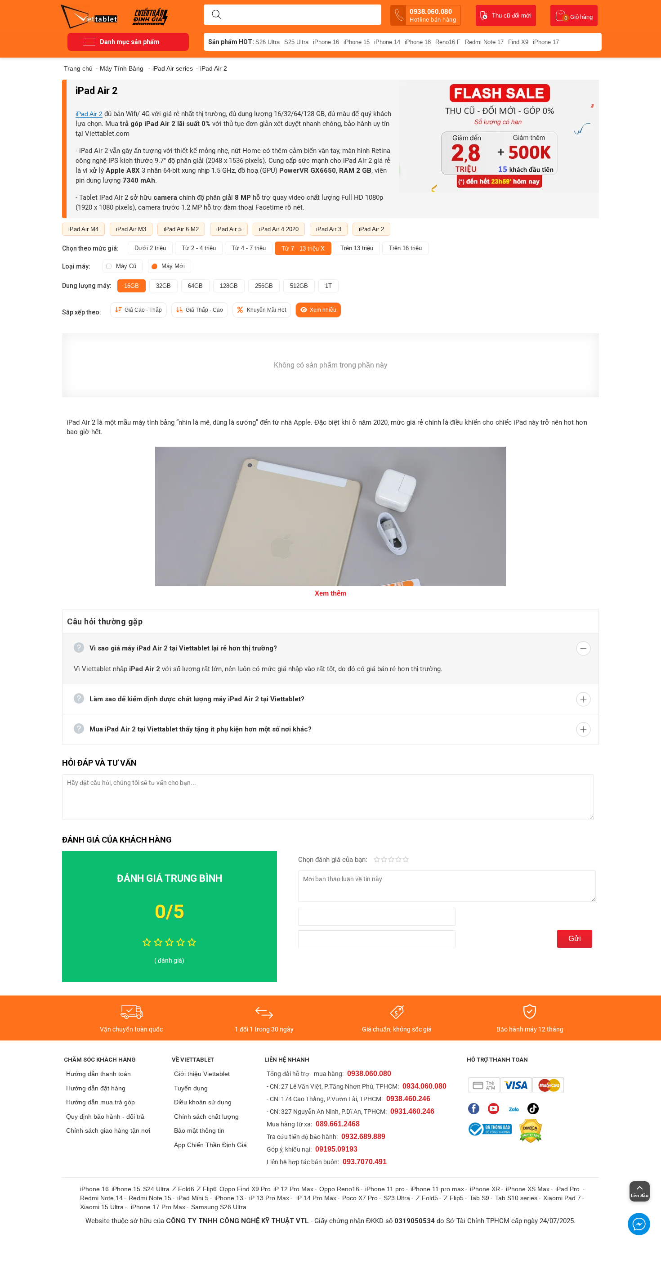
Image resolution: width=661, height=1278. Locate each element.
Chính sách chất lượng (206, 1116)
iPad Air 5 (228, 229)
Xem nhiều (323, 310)
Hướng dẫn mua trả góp (100, 1102)
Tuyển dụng (191, 1088)
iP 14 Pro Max (316, 1198)
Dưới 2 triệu (150, 248)
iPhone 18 (418, 42)
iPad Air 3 (328, 229)
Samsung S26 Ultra (218, 1207)
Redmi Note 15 (150, 1198)
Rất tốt (398, 860)
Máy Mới (173, 266)
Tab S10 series (516, 1198)
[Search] (216, 14)
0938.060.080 (433, 15)
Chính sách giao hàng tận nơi (108, 1130)
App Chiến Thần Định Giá (210, 1144)
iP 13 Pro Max (269, 1198)
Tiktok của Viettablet (535, 1109)
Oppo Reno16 (339, 1189)
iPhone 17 (546, 42)
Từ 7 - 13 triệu (303, 248)
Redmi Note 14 (101, 1198)
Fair (384, 860)
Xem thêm (330, 593)
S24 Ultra (156, 1189)
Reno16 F (447, 42)
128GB (229, 286)
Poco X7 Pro (360, 1198)
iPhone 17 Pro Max (158, 1207)
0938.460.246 (408, 1099)
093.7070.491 (365, 1162)
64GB (195, 286)
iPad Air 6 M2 (181, 229)
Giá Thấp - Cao (204, 310)
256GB (264, 286)
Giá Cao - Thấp (143, 310)
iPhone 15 (357, 42)
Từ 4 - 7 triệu (249, 248)
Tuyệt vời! (405, 860)
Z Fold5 (427, 1198)
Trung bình (391, 860)
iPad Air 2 (89, 113)
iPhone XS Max (527, 1189)
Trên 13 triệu (356, 248)
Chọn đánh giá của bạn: (333, 860)
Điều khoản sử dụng (203, 1102)
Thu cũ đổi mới (511, 15)
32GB (163, 286)
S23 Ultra (397, 1198)
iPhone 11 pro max (437, 1189)
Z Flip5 (454, 1198)
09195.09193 (336, 1149)
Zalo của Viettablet (515, 1109)
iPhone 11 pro (385, 1189)
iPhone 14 (387, 42)
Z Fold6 (183, 1189)
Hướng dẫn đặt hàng (95, 1088)
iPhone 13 (228, 1198)
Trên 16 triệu (405, 248)
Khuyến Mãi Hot (266, 310)
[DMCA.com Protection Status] (528, 1131)
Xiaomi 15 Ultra (102, 1207)
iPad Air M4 (83, 229)
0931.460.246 (412, 1111)
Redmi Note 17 (484, 42)
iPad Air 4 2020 (279, 229)
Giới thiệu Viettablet (202, 1073)
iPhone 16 (326, 42)
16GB (131, 286)
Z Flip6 (207, 1189)
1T (328, 286)
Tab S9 (479, 1198)
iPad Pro (568, 1189)
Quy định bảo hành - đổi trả (105, 1116)
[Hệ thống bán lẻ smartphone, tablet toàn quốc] (92, 15)
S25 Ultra (296, 42)
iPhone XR (485, 1189)
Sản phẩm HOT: (231, 41)
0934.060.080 (424, 1086)
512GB (299, 286)
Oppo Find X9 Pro (245, 1189)
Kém (377, 860)
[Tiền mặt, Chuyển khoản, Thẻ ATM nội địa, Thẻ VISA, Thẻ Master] (516, 1085)
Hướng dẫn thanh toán (98, 1073)
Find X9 (518, 42)
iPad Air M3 (131, 229)
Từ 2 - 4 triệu (199, 248)
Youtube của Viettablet (496, 1109)
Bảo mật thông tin (199, 1130)
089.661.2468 (338, 1124)
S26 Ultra (267, 42)
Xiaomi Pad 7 (562, 1198)
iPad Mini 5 (193, 1198)
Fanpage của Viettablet (476, 1109)
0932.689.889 (363, 1136)
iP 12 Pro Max (293, 1189)
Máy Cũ (126, 266)
